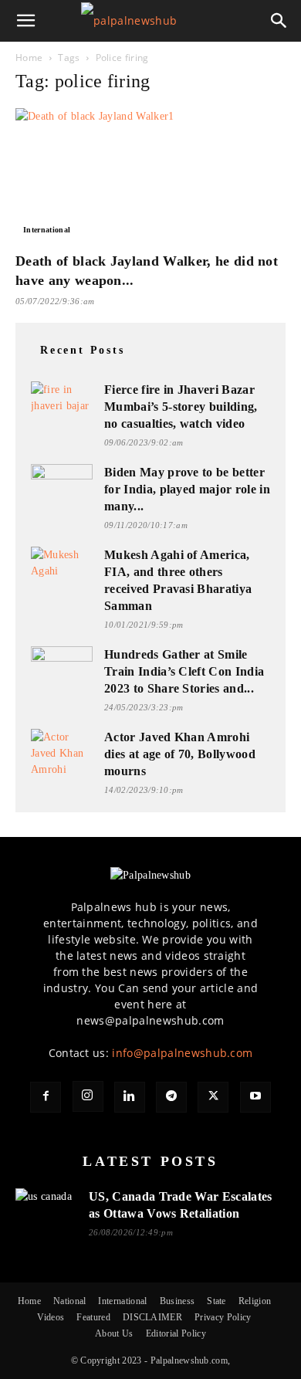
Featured (93, 1317)
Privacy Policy (222, 1317)
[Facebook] (45, 1097)
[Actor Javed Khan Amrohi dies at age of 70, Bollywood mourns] (62, 753)
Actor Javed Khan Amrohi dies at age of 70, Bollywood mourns (179, 754)
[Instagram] (88, 1096)
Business (177, 1301)
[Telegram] (171, 1097)
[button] (26, 21)
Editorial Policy (176, 1333)
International (46, 229)
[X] (213, 1097)
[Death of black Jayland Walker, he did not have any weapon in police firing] (150, 175)
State (216, 1301)
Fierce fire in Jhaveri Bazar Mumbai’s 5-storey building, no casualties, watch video (181, 406)
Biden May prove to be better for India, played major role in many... (187, 489)
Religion (255, 1301)
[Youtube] (255, 1097)
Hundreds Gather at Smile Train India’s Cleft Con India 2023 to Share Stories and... (184, 671)
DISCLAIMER (152, 1317)
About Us (114, 1333)
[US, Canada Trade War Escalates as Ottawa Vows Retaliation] (46, 1205)
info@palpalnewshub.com (182, 1052)
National (69, 1301)
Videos (50, 1317)
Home (28, 57)
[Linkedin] (129, 1097)
